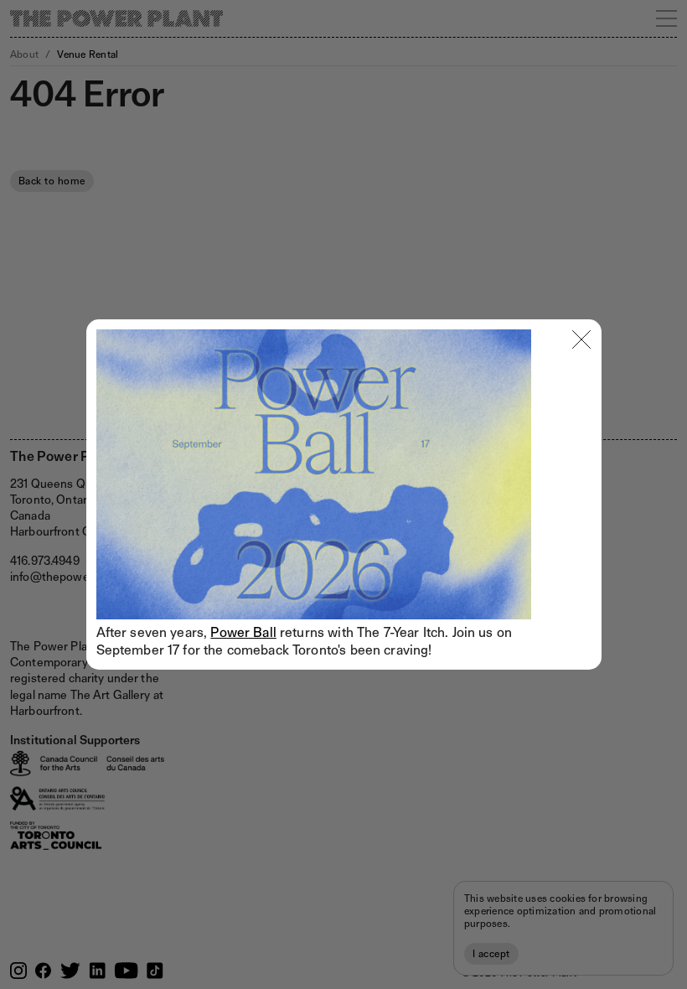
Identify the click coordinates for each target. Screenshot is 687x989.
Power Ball (243, 632)
